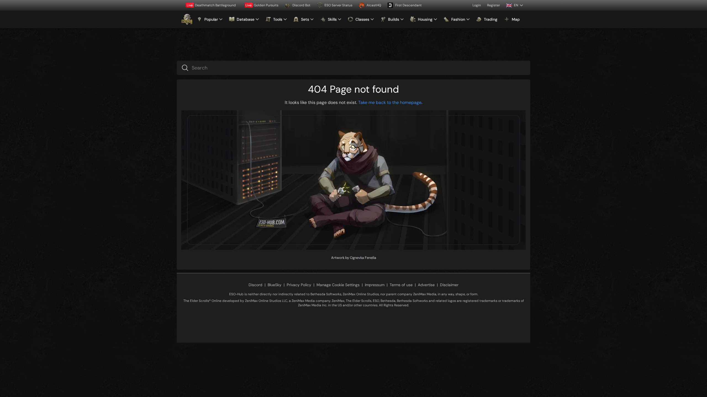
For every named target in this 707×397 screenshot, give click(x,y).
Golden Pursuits (262, 5)
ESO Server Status (338, 5)
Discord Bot (301, 5)
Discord (255, 284)
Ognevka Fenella (363, 257)
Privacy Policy (299, 284)
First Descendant (408, 5)
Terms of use (401, 284)
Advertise (426, 284)
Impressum (374, 284)
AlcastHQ (373, 5)
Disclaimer (449, 284)
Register (493, 5)
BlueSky (274, 284)
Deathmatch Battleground (211, 5)
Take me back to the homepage (389, 102)
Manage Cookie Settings (338, 284)
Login (477, 5)
